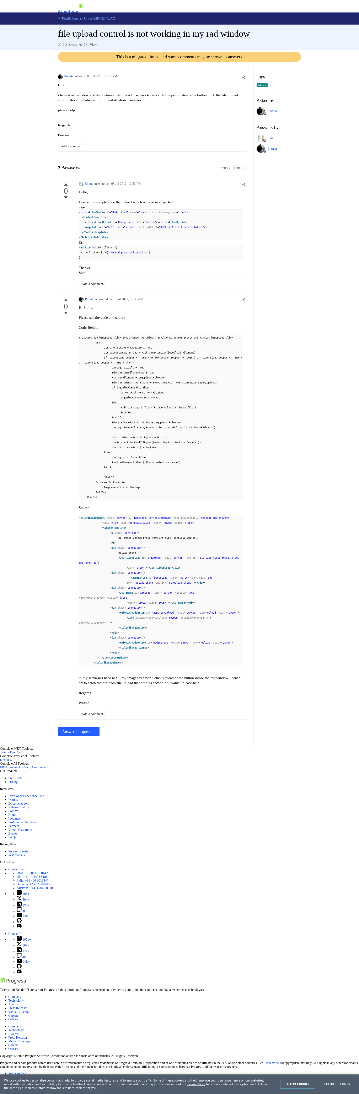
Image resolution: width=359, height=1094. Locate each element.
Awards (13, 1004)
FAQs (12, 837)
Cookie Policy (196, 1084)
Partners (13, 826)
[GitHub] (19, 922)
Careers (13, 1015)
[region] (179, 1084)
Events (12, 833)
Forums (13, 811)
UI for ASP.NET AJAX (99, 18)
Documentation (18, 803)
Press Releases (17, 1008)
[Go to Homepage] (80, 11)
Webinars (14, 818)
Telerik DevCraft (11, 752)
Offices (13, 1019)
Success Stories (18, 851)
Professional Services (22, 822)
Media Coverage (19, 1011)
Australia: (35, 888)
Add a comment (71, 146)
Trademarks (271, 1063)
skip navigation (68, 11)
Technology (16, 1000)
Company (14, 996)
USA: (32, 873)
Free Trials (15, 778)
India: (32, 880)
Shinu (89, 183)
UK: (32, 876)
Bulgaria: (34, 884)
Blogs (12, 814)
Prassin (69, 76)
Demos (13, 799)
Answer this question (79, 731)
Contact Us (15, 869)
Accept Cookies (297, 1084)
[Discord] (19, 926)
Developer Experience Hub (26, 796)
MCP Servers (8, 767)
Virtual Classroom (20, 829)
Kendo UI (6, 760)
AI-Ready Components (33, 767)
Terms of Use (17, 1073)
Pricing (13, 782)
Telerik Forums (71, 18)
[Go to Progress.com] (13, 982)
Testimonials (16, 855)
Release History (18, 807)
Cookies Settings (337, 1084)
